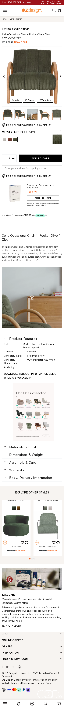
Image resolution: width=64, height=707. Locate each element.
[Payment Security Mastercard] (14, 689)
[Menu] (6, 702)
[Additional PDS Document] (33, 412)
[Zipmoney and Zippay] (28, 689)
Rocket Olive (18, 131)
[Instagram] (7, 666)
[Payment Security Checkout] (4, 689)
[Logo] (32, 10)
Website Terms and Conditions (18, 682)
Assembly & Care (22, 462)
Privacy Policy (44, 682)
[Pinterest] (19, 666)
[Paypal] (24, 689)
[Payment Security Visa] (8, 689)
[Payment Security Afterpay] (19, 689)
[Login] (33, 702)
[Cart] (59, 702)
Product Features (23, 339)
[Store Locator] (20, 702)
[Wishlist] (28, 544)
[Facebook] (2, 666)
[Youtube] (13, 666)
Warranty (16, 470)
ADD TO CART (41, 158)
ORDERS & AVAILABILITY (18, 377)
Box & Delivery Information (30, 478)
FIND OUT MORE (11, 626)
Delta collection (16, 19)
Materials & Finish (23, 447)
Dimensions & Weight (26, 455)
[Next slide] (60, 76)
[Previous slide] (3, 76)
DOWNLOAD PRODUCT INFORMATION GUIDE (30, 373)
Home (4, 19)
